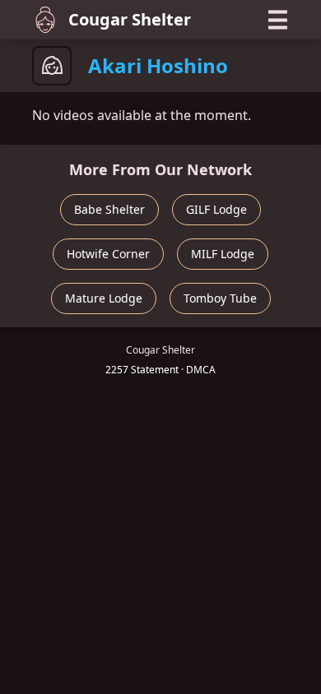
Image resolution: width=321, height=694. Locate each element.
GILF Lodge (216, 209)
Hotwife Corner (108, 253)
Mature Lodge (103, 298)
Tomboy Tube (220, 298)
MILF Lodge (222, 253)
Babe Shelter (109, 209)
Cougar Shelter (129, 19)
